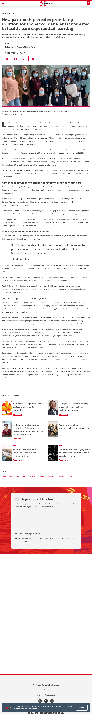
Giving (46, 690)
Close (81, 707)
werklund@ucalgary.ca (46, 695)
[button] (8, 58)
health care (34, 476)
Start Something (75, 476)
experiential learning (10, 476)
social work (23, 476)
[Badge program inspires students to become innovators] (53, 429)
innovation (63, 476)
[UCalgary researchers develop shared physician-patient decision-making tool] (53, 407)
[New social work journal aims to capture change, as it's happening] (7, 407)
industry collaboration (48, 476)
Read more (17, 414)
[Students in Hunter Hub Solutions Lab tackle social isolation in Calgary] (7, 453)
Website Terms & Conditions (28, 709)
